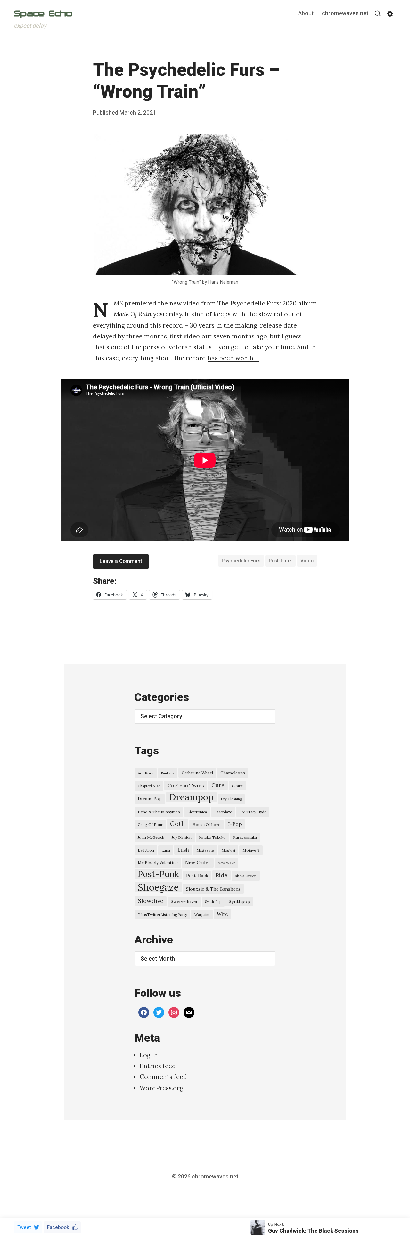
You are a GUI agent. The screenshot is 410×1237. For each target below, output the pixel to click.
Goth (177, 824)
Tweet (24, 1227)
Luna (165, 850)
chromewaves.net (345, 14)
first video (185, 336)
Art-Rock (146, 773)
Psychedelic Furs (241, 560)
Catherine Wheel (197, 772)
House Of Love (206, 824)
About (306, 14)
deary (237, 785)
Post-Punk (280, 560)
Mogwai (228, 850)
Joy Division (182, 837)
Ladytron (146, 850)
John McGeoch (151, 837)
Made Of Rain (133, 314)
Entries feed (158, 1066)
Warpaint (201, 914)
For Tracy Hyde (252, 812)
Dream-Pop (150, 799)
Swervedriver (184, 901)
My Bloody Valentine (158, 862)
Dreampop (191, 797)
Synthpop (239, 901)
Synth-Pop (213, 902)
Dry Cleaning (231, 799)
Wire (222, 914)
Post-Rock (197, 875)
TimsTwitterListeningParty (162, 914)
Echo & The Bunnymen (159, 811)
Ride (221, 875)
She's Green (246, 875)
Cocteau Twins (186, 785)
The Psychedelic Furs (248, 303)
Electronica (197, 812)
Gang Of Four (150, 824)
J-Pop (235, 824)
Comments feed (163, 1077)
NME (118, 303)
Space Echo (43, 13)
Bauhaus (167, 773)
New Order (197, 863)
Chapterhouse (149, 786)
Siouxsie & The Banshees (213, 889)
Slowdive (150, 901)
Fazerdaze (223, 812)
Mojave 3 (250, 850)
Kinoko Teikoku (212, 837)
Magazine (205, 850)
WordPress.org (161, 1088)
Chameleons (232, 773)
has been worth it (233, 358)
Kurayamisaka (245, 837)
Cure (218, 785)
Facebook (58, 1227)
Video (307, 560)
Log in (149, 1055)
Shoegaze (158, 887)
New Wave (226, 863)
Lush (183, 850)
